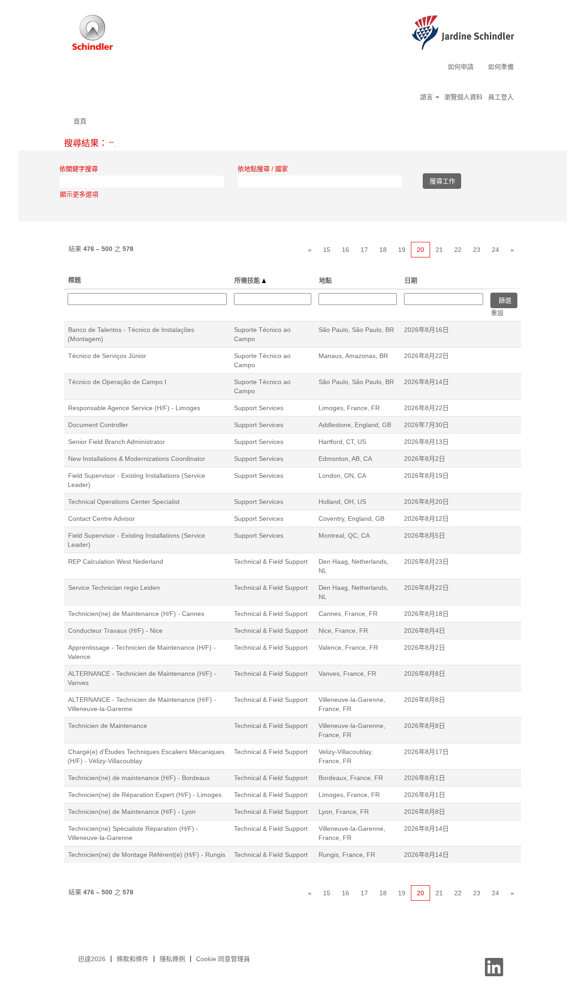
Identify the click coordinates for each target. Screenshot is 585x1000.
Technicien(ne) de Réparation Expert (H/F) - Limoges (145, 794)
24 (495, 249)
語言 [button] (427, 97)
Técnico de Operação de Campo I (117, 381)
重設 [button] (497, 312)
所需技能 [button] (248, 280)
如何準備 (501, 66)
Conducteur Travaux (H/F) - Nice (115, 630)
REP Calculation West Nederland (115, 561)
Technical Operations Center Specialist (124, 501)
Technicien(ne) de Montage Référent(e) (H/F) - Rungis (146, 854)
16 (345, 249)
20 (420, 249)
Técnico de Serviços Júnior (107, 355)
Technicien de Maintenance (107, 725)
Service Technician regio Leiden (114, 587)
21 (439, 249)
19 (401, 249)
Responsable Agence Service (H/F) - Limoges (134, 408)
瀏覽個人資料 (463, 97)
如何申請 (460, 66)
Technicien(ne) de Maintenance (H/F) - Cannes (136, 613)
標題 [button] (74, 279)
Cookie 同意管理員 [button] (223, 959)
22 (458, 249)
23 (476, 249)
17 (364, 249)
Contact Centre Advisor (101, 518)
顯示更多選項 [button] (79, 194)
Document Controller (98, 424)
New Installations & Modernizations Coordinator (136, 458)
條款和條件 (133, 959)
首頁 (80, 121)
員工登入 (501, 97)
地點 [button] (325, 280)
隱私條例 (172, 959)
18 (383, 249)
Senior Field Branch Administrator (116, 441)
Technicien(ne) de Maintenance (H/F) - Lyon (132, 811)
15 (326, 249)
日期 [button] (410, 280)
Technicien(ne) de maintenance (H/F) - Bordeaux (139, 777)
